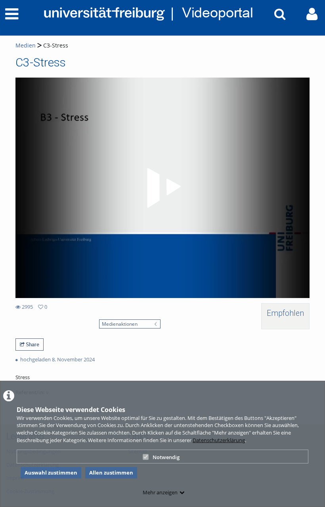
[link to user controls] (312, 14)
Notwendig (166, 457)
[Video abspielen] (162, 188)
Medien (25, 45)
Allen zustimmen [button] (111, 472)
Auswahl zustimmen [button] (51, 472)
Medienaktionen (120, 324)
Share (32, 344)
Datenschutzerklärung (219, 440)
